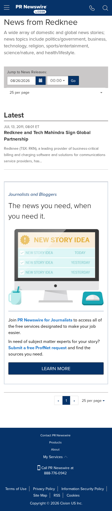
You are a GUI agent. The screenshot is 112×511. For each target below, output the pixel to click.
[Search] (105, 8)
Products (55, 442)
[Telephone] (92, 8)
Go (73, 80)
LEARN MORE (56, 368)
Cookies (73, 495)
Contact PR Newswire (55, 435)
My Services (53, 456)
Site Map (40, 495)
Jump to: (27, 72)
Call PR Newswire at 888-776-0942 (56, 470)
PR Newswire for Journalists (44, 320)
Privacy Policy (44, 488)
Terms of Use (16, 488)
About (55, 449)
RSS (57, 495)
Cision (65, 503)
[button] (41, 80)
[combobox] (57, 80)
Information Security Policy (82, 488)
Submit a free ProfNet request (37, 348)
